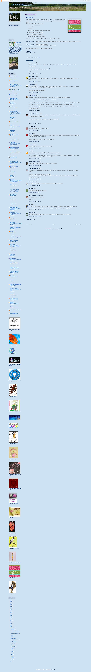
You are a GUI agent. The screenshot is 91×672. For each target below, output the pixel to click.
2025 (11, 601)
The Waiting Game (13, 172)
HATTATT (12, 106)
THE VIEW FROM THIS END (15, 284)
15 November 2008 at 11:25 (35, 185)
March (12, 656)
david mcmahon (32, 95)
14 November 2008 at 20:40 (35, 141)
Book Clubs (12, 228)
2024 (11, 603)
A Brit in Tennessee (14, 84)
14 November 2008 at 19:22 (35, 123)
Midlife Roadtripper (13, 111)
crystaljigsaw (29, 51)
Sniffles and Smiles (14, 313)
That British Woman (14, 75)
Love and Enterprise (14, 298)
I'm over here (12, 204)
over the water (12, 117)
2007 (11, 661)
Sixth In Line (12, 231)
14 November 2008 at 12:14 (35, 81)
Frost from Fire (12, 158)
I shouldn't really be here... (14, 148)
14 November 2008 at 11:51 (35, 73)
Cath (30, 150)
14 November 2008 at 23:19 (35, 179)
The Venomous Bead (14, 94)
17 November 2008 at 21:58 (35, 216)
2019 (11, 609)
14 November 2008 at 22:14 (35, 165)
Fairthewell (12, 131)
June (12, 651)
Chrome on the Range (14, 271)
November (13, 629)
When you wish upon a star (14, 303)
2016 (11, 614)
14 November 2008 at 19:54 (35, 130)
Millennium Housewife (34, 161)
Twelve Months (12, 167)
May (12, 652)
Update (12, 636)
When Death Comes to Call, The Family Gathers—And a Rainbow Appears (15, 113)
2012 (11, 620)
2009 (11, 625)
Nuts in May (12, 171)
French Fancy (12, 254)
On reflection (13, 635)
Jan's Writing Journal (14, 161)
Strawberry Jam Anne (34, 113)
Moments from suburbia (14, 147)
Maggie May (31, 84)
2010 (11, 623)
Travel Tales (12, 142)
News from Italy (13, 258)
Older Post (78, 224)
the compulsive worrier (14, 306)
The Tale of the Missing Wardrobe (15, 237)
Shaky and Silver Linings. (14, 185)
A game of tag (13, 641)
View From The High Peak (15, 89)
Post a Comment (31, 219)
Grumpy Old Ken (13, 194)
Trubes (11, 184)
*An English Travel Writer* (15, 121)
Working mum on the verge (15, 227)
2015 (11, 615)
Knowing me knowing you (15, 633)
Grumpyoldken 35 (13, 195)
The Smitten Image (13, 157)
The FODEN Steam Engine (14, 153)
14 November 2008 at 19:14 (35, 110)
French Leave (12, 275)
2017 (11, 612)
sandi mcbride (29, 54)
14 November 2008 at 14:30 (35, 92)
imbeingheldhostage (30, 41)
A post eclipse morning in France (15, 90)
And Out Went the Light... (14, 276)
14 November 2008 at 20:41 (35, 147)
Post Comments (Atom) (57, 228)
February (12, 657)
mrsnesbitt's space (13, 98)
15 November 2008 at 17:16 (35, 192)
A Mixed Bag (12, 130)
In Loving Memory (13, 285)
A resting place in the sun (15, 639)
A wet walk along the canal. (14, 268)
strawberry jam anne (30, 44)
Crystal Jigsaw (13, 236)
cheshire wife (32, 181)
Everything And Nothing (14, 166)
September (13, 646)
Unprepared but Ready (14, 299)
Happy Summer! (13, 176)
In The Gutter (12, 222)
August (12, 648)
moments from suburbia (31, 45)
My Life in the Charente (14, 189)
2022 (11, 604)
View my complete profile (13, 53)
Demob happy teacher (14, 134)
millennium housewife (30, 52)
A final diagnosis (13, 232)
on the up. (11, 118)
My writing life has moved (14, 263)
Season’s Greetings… (13, 199)
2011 (11, 622)
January (12, 659)
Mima (51, 19)
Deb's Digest (12, 293)
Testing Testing (12, 255)
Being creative (13, 638)
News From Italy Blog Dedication (15, 259)
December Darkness (13, 103)
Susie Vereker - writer (14, 207)
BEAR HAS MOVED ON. (14, 272)
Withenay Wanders (13, 262)
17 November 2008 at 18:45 (35, 209)
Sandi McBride (32, 76)
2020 (11, 607)
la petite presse (13, 198)
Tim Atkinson (32, 126)
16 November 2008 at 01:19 (35, 201)
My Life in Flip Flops (14, 80)
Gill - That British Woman (34, 195)
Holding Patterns (13, 244)
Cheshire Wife (16, 4)
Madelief (11, 175)
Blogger (53, 669)
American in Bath (13, 203)
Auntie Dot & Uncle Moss (14, 99)
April (12, 654)
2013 (11, 618)
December (13, 628)
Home (53, 224)
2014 (11, 617)
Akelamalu (31, 188)
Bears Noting (12, 179)
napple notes (12, 102)
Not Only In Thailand (14, 288)
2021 (11, 606)
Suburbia (31, 133)
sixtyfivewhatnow (13, 212)
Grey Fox (12, 125)
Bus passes (12, 135)
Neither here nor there (14, 267)
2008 (11, 626)
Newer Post (29, 224)
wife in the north (13, 217)
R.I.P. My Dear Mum (13, 241)
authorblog (12, 302)
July (12, 649)
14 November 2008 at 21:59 (35, 158)
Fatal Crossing (12, 81)
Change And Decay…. (14, 95)
